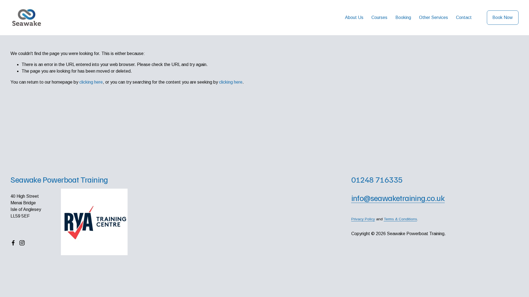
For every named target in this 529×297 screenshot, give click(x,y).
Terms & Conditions (400, 219)
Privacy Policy (363, 219)
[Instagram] (22, 243)
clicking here (91, 82)
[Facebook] (13, 243)
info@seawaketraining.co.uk (398, 198)
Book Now (502, 17)
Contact (464, 17)
